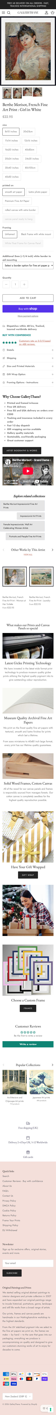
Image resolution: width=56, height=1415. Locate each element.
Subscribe (12, 1273)
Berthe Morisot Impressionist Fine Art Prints (20, 505)
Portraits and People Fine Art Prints (25, 536)
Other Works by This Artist (28, 549)
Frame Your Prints (11, 1220)
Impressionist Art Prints (30, 516)
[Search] (10, 12)
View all (28, 554)
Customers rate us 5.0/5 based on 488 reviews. (35, 342)
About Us (7, 1186)
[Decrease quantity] (6, 284)
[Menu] (3, 12)
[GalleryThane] (28, 12)
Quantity (6, 277)
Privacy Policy (9, 1200)
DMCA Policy (9, 1205)
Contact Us (7, 1195)
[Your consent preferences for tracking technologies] (51, 1410)
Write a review (28, 1044)
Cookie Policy (9, 1210)
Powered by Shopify (29, 1404)
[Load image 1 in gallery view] (28, 51)
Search (5, 1176)
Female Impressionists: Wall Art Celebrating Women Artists (17, 526)
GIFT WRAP (28, 875)
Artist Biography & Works (22, 450)
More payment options (28, 316)
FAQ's (5, 1191)
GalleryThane (15, 1404)
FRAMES (28, 1008)
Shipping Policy (10, 1225)
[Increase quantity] (24, 284)
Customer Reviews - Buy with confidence (22, 1181)
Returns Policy (9, 1215)
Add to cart (28, 298)
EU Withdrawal (9, 1230)
